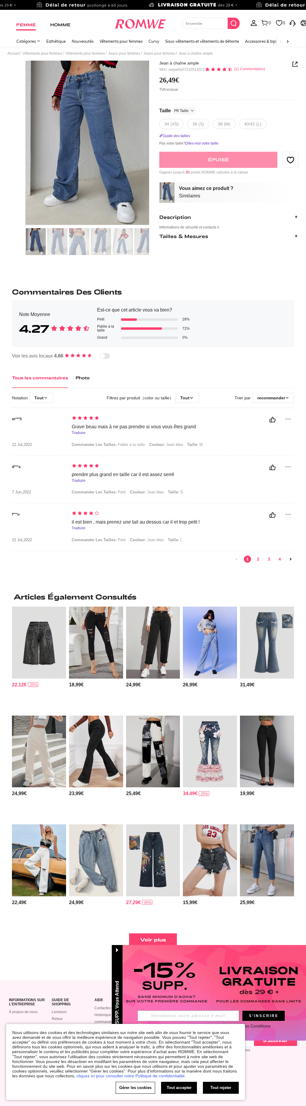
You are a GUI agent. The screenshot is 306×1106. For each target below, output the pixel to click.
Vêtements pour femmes (121, 41)
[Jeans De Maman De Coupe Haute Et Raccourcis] (267, 860)
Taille (174, 110)
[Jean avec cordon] (96, 860)
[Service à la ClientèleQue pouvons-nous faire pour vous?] (292, 23)
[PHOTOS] (87, 143)
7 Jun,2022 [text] (21, 492)
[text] (147, 418)
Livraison (59, 1012)
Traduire (78, 433)
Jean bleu (166, 445)
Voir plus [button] (153, 939)
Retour (57, 1019)
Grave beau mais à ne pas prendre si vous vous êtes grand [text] (134, 426)
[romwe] (140, 22)
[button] (290, 160)
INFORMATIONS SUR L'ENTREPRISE (27, 1002)
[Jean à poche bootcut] (96, 751)
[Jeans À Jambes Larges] (39, 751)
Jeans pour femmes (124, 53)
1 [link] (247, 559)
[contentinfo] (19, 685)
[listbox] (254, 22)
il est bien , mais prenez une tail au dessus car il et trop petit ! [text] (136, 521)
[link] (153, 7)
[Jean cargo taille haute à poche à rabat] (210, 642)
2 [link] (258, 559)
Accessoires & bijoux (263, 41)
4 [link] (280, 559)
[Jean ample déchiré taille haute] (39, 860)
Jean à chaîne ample (179, 63)
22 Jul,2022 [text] (22, 445)
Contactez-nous (107, 1008)
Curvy (154, 41)
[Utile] (272, 419)
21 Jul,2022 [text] (22, 540)
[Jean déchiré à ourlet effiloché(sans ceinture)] (96, 642)
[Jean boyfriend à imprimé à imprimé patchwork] (153, 751)
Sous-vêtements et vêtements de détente (202, 41)
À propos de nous (23, 1012)
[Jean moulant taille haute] (267, 751)
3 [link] (269, 559)
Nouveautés (83, 41)
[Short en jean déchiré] (210, 860)
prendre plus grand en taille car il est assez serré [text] (123, 474)
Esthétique (56, 41)
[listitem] (39, 659)
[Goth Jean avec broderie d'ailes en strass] (267, 642)
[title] (153, 597)
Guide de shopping (61, 1002)
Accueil (13, 53)
